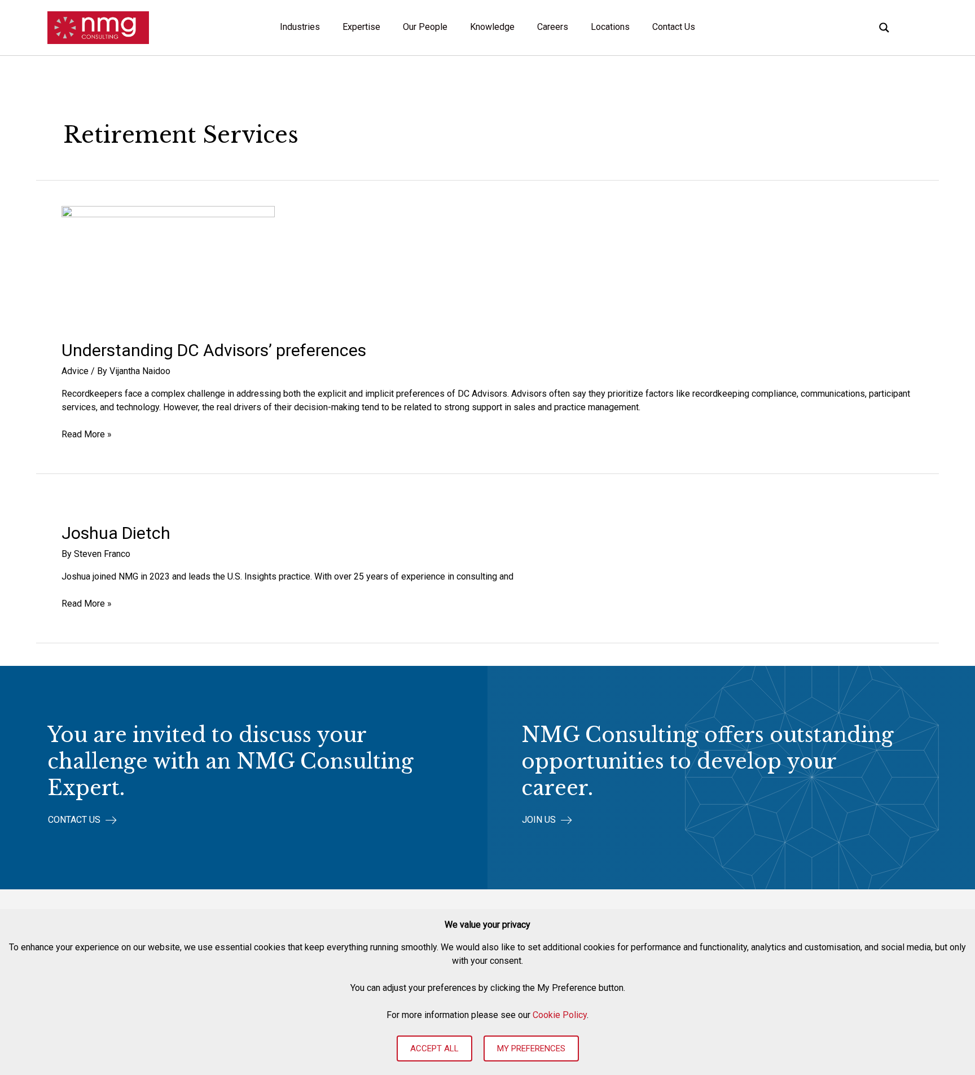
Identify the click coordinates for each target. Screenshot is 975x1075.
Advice (75, 371)
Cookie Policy (560, 1015)
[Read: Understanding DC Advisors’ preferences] (168, 265)
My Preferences (531, 1048)
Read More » (87, 434)
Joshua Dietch (116, 533)
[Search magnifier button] (884, 27)
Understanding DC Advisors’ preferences (214, 350)
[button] (82, 820)
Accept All (434, 1048)
